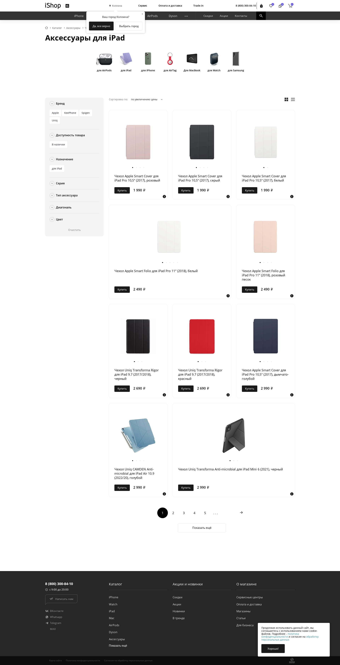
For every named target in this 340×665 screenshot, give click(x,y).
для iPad (57, 168)
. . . (215, 513)
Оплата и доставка (170, 5)
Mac (111, 618)
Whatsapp (56, 617)
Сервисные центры (249, 597)
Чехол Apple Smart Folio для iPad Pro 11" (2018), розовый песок (263, 275)
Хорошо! (273, 648)
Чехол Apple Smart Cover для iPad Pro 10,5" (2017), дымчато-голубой (265, 374)
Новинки (179, 611)
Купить (122, 190)
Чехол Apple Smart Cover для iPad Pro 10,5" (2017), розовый (137, 178)
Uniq (55, 120)
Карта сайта (55, 660)
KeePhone (70, 112)
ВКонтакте (56, 611)
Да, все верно (101, 26)
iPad (112, 611)
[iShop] (53, 6)
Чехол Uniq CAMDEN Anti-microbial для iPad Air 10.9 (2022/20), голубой (134, 473)
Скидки (208, 15)
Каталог (115, 584)
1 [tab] (132, 167)
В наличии (58, 144)
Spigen (86, 112)
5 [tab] (177, 262)
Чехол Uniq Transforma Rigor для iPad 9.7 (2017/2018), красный (200, 374)
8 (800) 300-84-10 (246, 5)
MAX (53, 629)
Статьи (241, 618)
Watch (113, 604)
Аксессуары (117, 639)
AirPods (152, 16)
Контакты (241, 15)
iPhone (79, 16)
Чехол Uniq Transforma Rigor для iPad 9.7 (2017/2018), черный (136, 374)
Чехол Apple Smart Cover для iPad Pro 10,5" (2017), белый (264, 178)
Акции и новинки (188, 584)
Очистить (74, 230)
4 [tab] (143, 167)
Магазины (243, 611)
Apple (55, 112)
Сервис (142, 5)
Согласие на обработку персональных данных (128, 660)
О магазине (246, 584)
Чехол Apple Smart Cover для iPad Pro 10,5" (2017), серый (200, 178)
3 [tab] (140, 167)
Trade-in (198, 5)
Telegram (55, 623)
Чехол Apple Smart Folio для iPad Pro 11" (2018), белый (156, 271)
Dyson (173, 16)
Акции (224, 15)
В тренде (179, 618)
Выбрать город (129, 26)
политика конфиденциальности (280, 635)
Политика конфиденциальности (83, 660)
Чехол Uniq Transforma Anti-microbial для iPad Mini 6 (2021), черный (230, 469)
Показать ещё (201, 528)
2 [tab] (136, 167)
